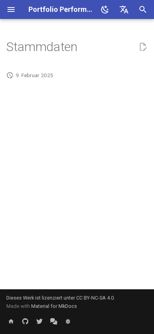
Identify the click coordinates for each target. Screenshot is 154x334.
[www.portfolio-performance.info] (11, 321)
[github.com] (25, 321)
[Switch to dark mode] (105, 9)
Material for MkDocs (54, 306)
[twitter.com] (39, 321)
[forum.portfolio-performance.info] (53, 321)
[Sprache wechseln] (124, 9)
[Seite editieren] (143, 47)
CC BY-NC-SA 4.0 (95, 298)
